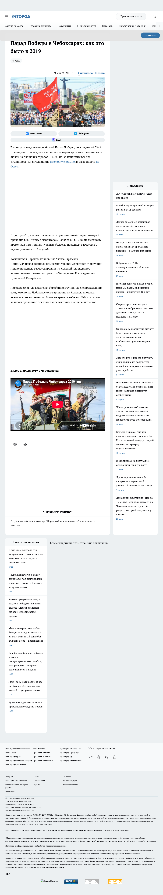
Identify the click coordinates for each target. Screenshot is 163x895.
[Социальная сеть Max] (58, 140)
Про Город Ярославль (69, 752)
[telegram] (26, 444)
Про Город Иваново (41, 752)
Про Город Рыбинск (41, 756)
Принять (150, 35)
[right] (159, 26)
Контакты (67, 776)
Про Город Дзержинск (43, 760)
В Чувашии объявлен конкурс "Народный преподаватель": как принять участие (53, 524)
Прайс (37, 784)
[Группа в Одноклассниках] (99, 757)
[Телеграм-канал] (81, 133)
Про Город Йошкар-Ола (70, 748)
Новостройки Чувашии (132, 25)
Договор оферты (70, 780)
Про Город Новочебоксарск (17, 748)
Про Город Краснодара (15, 764)
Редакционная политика (16, 780)
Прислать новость (131, 16)
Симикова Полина (91, 73)
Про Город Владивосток (70, 760)
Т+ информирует (86, 25)
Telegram (9, 776)
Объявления (39, 780)
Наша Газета (11, 752)
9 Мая (16, 60)
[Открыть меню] (7, 16)
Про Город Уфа (66, 756)
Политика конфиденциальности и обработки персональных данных (35, 846)
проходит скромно (62, 161)
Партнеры (9, 791)
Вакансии (107, 25)
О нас (36, 776)
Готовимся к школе (41, 25)
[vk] (15, 444)
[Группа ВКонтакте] (34, 133)
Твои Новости (39, 748)
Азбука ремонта (14, 25)
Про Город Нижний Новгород (18, 760)
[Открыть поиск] (154, 16)
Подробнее (151, 841)
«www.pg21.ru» (27, 798)
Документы (64, 25)
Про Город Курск (12, 756)
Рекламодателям (70, 784)
